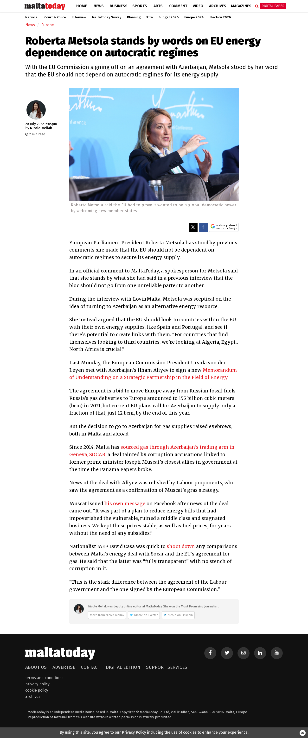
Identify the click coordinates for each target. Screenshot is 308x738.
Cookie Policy (36, 690)
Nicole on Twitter (146, 615)
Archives (217, 6)
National (31, 17)
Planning (134, 17)
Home (81, 6)
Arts (158, 6)
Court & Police (55, 17)
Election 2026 (220, 17)
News (99, 6)
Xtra (149, 17)
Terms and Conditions (44, 677)
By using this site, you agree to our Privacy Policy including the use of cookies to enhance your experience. (154, 732)
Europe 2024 (194, 17)
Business (119, 6)
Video (198, 6)
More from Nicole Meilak (107, 615)
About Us (36, 667)
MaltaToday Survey (106, 17)
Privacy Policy (37, 684)
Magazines (241, 6)
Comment (178, 6)
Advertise (63, 667)
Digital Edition (123, 667)
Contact (90, 667)
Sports (139, 6)
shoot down (181, 546)
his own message (124, 503)
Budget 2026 (169, 17)
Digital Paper (273, 6)
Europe (47, 25)
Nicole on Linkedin (180, 615)
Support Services (166, 667)
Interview (79, 17)
